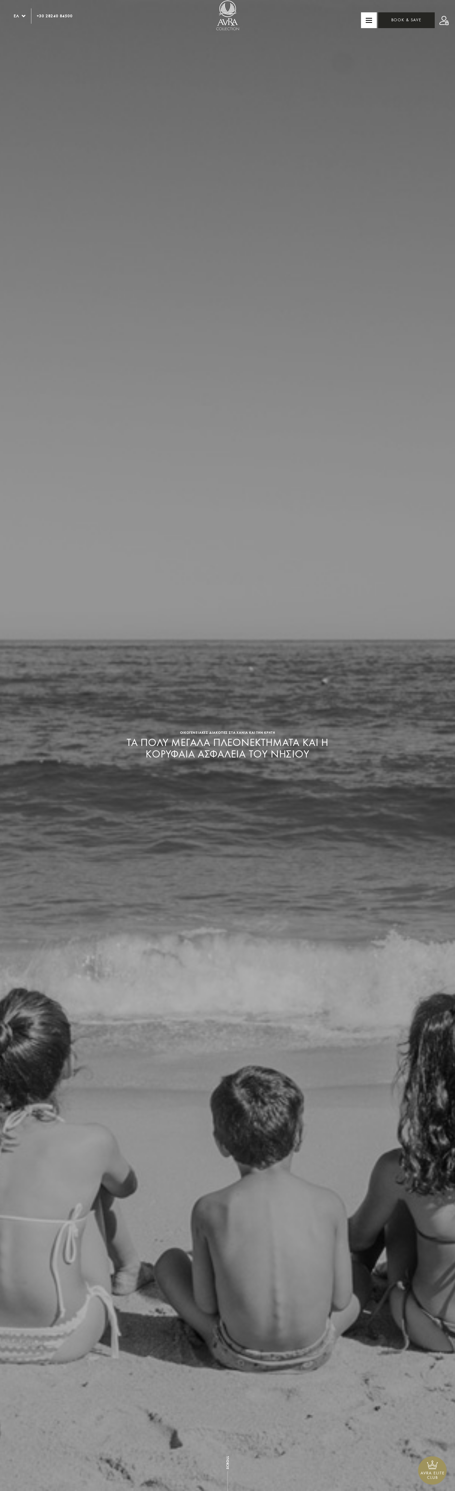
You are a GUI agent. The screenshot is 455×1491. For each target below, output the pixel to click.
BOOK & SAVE (406, 20)
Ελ (16, 15)
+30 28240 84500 (55, 15)
